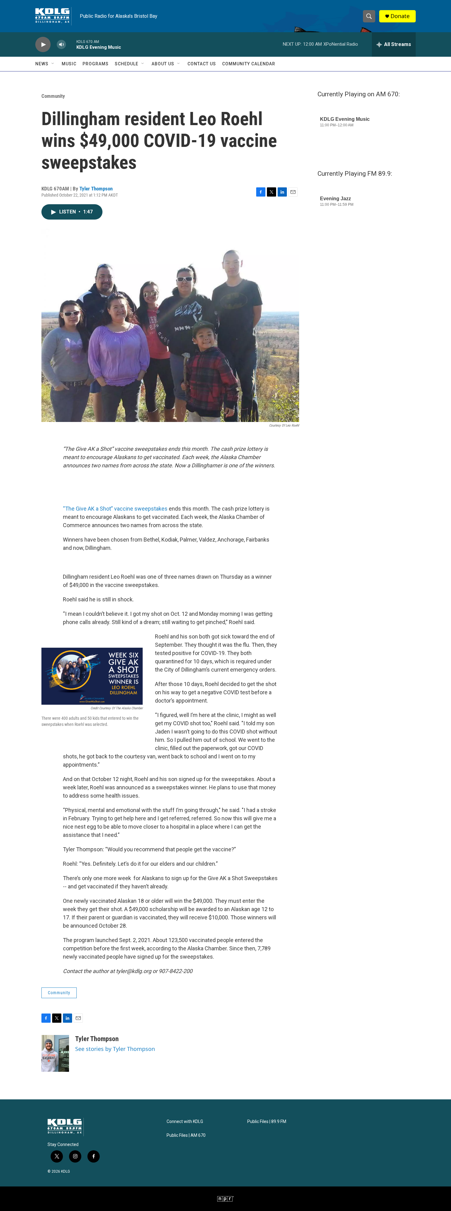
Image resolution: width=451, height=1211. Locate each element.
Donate (400, 16)
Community (53, 96)
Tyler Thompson (96, 189)
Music (69, 63)
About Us (163, 63)
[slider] (71, 44)
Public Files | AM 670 (186, 1135)
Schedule (126, 63)
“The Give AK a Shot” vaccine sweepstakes (115, 508)
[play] (43, 44)
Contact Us (201, 63)
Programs (96, 63)
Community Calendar (248, 63)
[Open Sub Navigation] (53, 63)
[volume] (61, 45)
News (41, 63)
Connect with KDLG (185, 1121)
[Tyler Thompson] (55, 1053)
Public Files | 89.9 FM (266, 1121)
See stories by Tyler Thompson (115, 1048)
